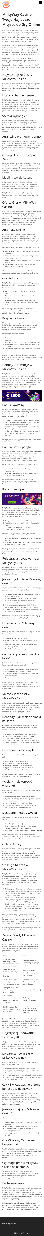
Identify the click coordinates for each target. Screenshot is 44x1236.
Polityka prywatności (9, 1224)
